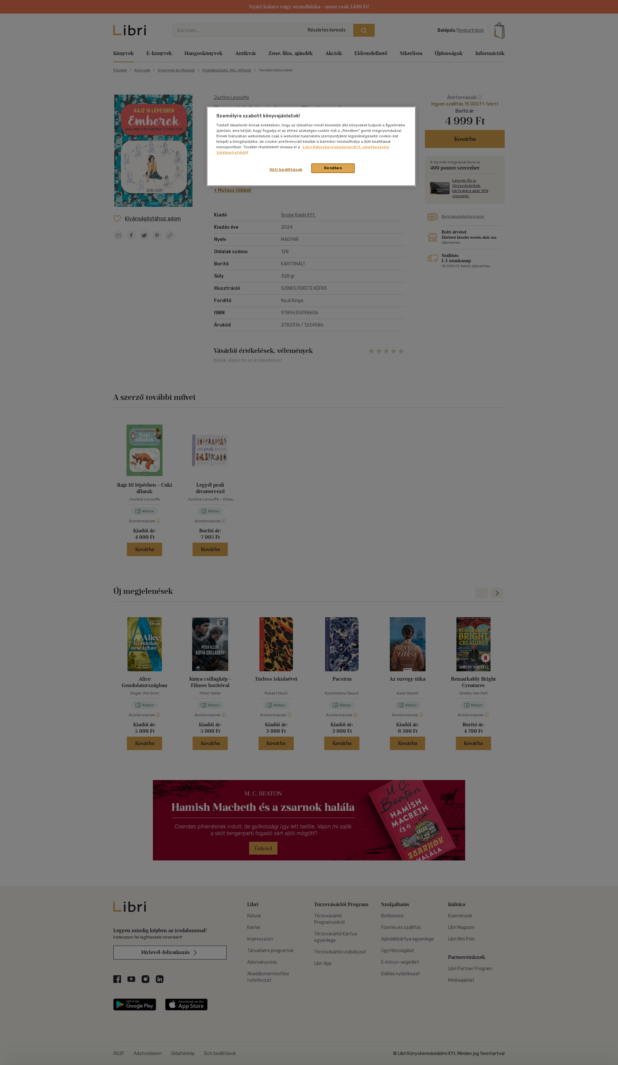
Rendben (333, 168)
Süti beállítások (286, 169)
